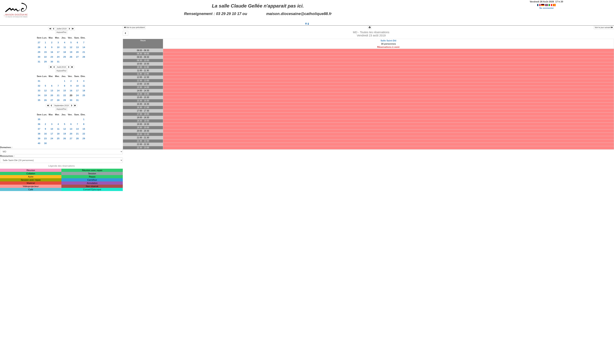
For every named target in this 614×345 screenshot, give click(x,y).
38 (39, 133)
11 (64, 47)
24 (58, 57)
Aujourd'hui (61, 32)
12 (71, 47)
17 (58, 52)
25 (64, 57)
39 (39, 138)
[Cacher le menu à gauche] (125, 33)
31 (39, 61)
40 (39, 143)
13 (77, 47)
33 (39, 90)
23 (52, 57)
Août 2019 (61, 67)
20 (77, 52)
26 (71, 57)
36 (39, 124)
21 (84, 52)
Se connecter (546, 8)
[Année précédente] (50, 29)
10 (58, 47)
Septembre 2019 (61, 105)
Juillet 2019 (61, 29)
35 (39, 100)
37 (39, 129)
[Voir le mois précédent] (54, 29)
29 (39, 52)
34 (39, 95)
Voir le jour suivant (603, 27)
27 (39, 42)
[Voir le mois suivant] (69, 29)
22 (45, 57)
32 (39, 85)
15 (45, 52)
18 (64, 52)
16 (52, 52)
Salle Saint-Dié (388, 40)
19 (71, 52)
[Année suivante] (73, 29)
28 (39, 47)
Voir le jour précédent (135, 27)
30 (39, 57)
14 (84, 47)
